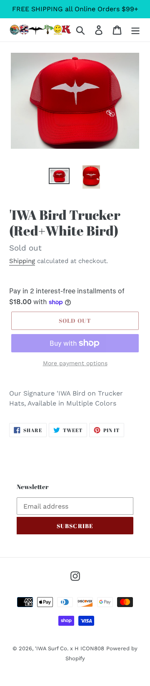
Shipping (22, 261)
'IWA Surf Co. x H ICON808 (69, 648)
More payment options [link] (75, 363)
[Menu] (135, 30)
